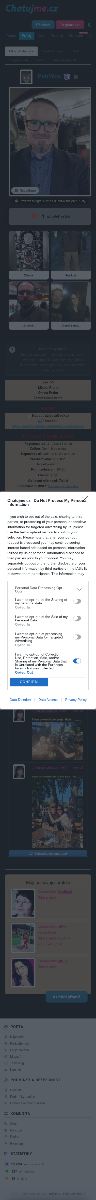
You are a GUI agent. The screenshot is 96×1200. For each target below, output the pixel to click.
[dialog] (48, 600)
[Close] (86, 501)
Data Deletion (20, 700)
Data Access (48, 700)
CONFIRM (29, 682)
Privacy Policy (76, 700)
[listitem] (48, 589)
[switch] (77, 601)
